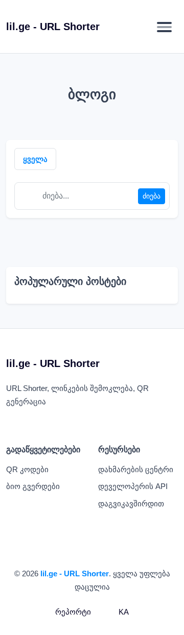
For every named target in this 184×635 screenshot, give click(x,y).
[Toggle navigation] (164, 26)
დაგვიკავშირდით (131, 503)
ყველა (35, 159)
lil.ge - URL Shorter (74, 573)
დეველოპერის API (133, 486)
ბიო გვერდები (33, 486)
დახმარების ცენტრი (135, 469)
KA (123, 611)
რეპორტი (73, 611)
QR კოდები (27, 469)
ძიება (151, 196)
